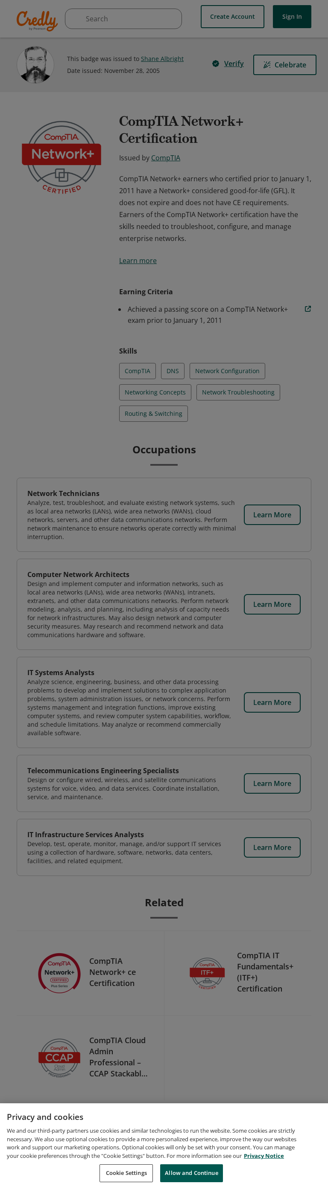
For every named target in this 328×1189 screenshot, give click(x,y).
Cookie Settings (126, 1173)
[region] (164, 1146)
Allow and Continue (191, 1173)
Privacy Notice (264, 1156)
